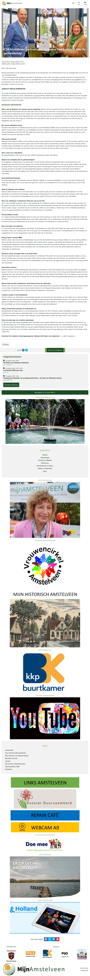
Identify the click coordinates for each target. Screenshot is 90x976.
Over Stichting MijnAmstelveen (15, 753)
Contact (7, 761)
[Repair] (45, 815)
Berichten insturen (11, 758)
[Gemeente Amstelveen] (11, 955)
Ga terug (6, 344)
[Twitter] (26, 350)
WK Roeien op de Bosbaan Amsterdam (16, 363)
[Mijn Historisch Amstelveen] (45, 619)
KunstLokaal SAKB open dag (12, 370)
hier (61, 336)
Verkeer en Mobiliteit (45, 468)
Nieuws (45, 455)
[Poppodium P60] (65, 954)
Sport (45, 471)
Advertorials (9, 750)
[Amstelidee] (82, 954)
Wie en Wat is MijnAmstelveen (15, 764)
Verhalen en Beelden (45, 460)
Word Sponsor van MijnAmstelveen (17, 756)
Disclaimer (8, 769)
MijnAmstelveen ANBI (12, 767)
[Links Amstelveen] (45, 782)
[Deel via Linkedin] (54, 939)
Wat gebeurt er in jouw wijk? (44, 392)
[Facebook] (23, 350)
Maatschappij (45, 458)
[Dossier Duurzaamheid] (45, 799)
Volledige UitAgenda (11, 385)
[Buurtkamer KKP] (47, 953)
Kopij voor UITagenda (55, 350)
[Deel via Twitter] (50, 939)
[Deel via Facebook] (46, 939)
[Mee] (30, 954)
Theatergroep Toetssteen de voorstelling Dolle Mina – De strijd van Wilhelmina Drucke (32, 378)
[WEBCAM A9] (45, 827)
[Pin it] (57, 939)
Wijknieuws (45, 463)
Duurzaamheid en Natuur (45, 466)
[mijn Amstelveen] (35, 3)
